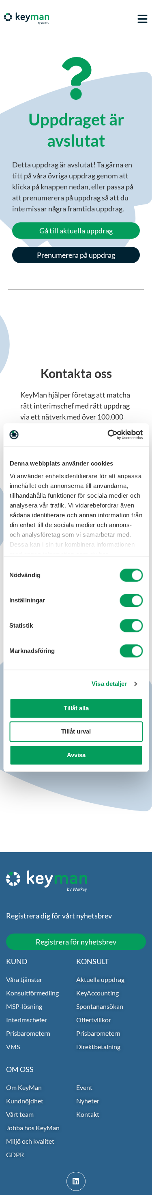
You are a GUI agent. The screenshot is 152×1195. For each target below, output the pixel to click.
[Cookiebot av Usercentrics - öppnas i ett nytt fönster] (108, 434)
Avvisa (76, 754)
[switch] (131, 600)
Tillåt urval (76, 731)
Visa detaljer (109, 683)
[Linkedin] (76, 1181)
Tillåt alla (76, 708)
